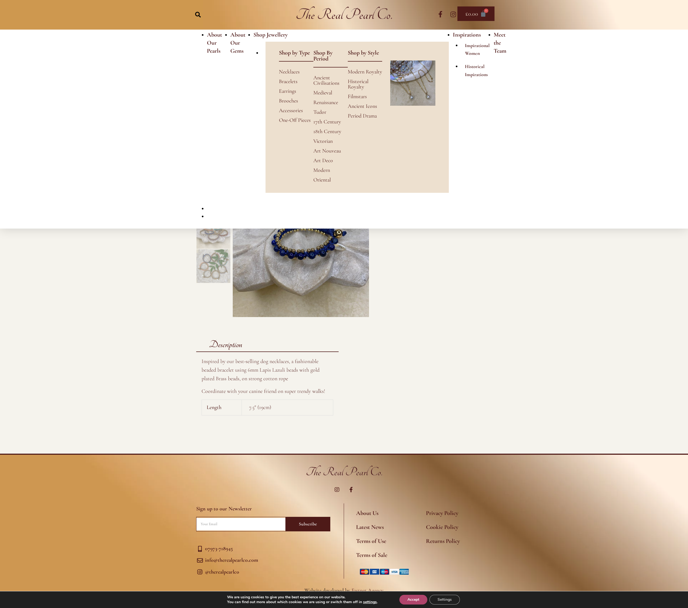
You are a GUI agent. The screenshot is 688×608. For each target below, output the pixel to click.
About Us (367, 513)
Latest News (370, 527)
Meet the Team (500, 42)
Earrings (287, 91)
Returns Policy (443, 541)
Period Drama (362, 116)
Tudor (319, 112)
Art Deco (323, 160)
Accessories (291, 110)
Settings (445, 599)
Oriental (322, 180)
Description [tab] (225, 344)
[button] (198, 14)
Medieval (322, 93)
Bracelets (288, 81)
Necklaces (289, 72)
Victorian (323, 141)
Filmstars (357, 96)
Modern (321, 170)
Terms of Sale (371, 555)
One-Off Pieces (295, 120)
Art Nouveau (327, 151)
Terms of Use (371, 541)
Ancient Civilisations (326, 80)
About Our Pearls (214, 42)
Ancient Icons (362, 106)
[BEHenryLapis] (300, 248)
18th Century (327, 131)
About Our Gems (237, 42)
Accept (413, 599)
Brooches (288, 101)
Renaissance (325, 102)
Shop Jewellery (270, 34)
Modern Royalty (365, 72)
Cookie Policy (442, 527)
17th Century (327, 122)
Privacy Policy (442, 513)
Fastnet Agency (368, 590)
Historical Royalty (358, 84)
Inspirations (467, 34)
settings (370, 602)
